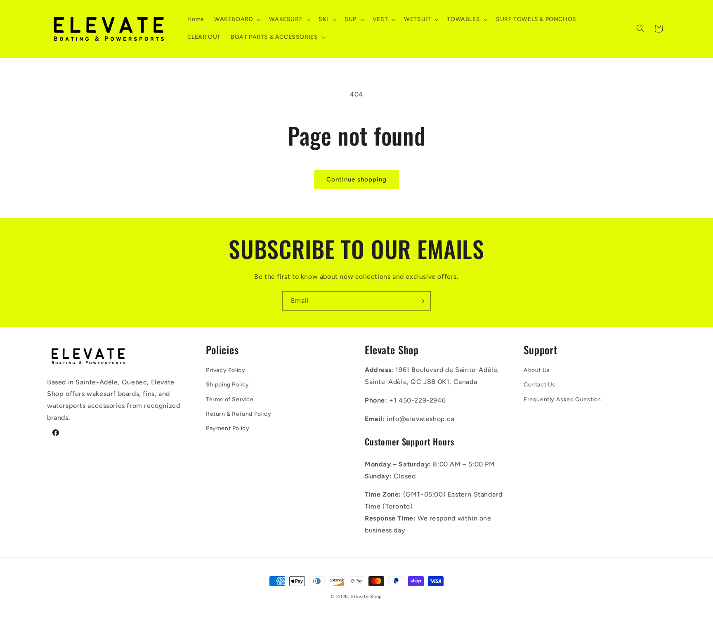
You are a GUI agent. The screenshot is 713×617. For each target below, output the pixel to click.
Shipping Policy (227, 384)
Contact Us (539, 384)
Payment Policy (227, 428)
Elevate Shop (366, 596)
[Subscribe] (421, 301)
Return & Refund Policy (238, 413)
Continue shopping (356, 179)
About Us (537, 370)
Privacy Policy (225, 370)
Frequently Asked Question (562, 399)
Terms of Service (230, 399)
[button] (236, 19)
